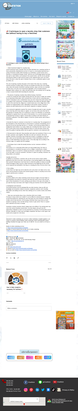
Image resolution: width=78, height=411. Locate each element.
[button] (33, 223)
